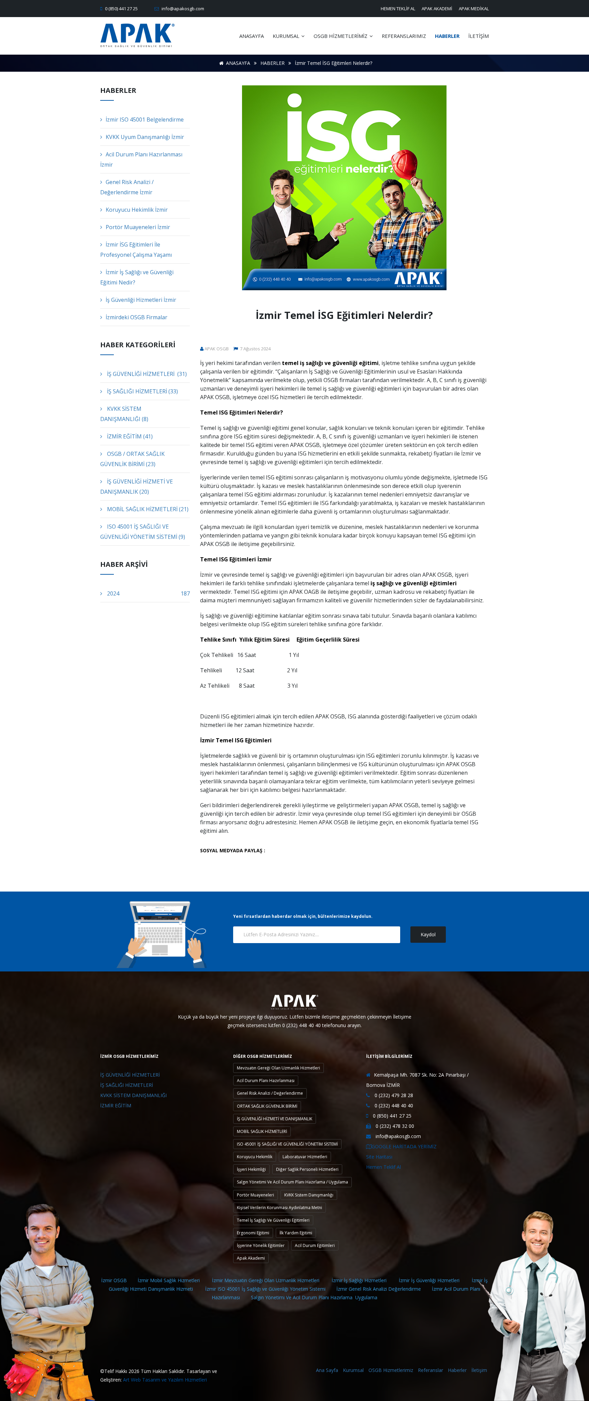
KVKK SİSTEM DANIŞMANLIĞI (133, 1095)
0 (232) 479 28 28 (393, 1095)
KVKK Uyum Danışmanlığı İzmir (145, 137)
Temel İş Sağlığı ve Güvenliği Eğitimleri (273, 1220)
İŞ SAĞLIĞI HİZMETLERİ (126, 1085)
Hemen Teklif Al (383, 1167)
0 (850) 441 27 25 (121, 8)
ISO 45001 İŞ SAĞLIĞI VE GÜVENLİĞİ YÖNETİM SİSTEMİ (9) (142, 532)
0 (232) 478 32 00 (394, 1126)
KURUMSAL (287, 35)
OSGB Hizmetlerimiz (390, 1370)
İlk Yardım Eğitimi (296, 1233)
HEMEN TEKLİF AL (398, 8)
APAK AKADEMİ (437, 8)
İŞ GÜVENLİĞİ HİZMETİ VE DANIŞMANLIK (274, 1119)
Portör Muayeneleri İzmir (138, 227)
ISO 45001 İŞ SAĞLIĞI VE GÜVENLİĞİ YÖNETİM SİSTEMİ (287, 1144)
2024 (148, 593)
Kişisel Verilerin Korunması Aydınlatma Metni (279, 1207)
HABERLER (447, 35)
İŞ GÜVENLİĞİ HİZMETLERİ (130, 1074)
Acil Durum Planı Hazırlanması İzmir (141, 159)
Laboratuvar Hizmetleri (305, 1157)
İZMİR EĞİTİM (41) (129, 436)
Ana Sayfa (327, 1370)
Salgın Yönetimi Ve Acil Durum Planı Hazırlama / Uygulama (292, 1182)
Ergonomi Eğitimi (253, 1233)
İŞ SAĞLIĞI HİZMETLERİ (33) (142, 391)
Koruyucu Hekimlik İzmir (137, 209)
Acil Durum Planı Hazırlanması (265, 1080)
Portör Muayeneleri (255, 1195)
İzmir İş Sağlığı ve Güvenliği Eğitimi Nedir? (136, 277)
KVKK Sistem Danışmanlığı (308, 1195)
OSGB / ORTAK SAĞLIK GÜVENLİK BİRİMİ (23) (132, 459)
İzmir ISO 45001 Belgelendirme (145, 119)
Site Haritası (379, 1156)
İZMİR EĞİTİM (115, 1105)
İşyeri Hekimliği (251, 1169)
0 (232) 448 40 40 (393, 1105)
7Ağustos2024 (255, 349)
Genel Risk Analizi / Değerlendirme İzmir (127, 187)
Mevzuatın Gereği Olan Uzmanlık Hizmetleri (278, 1068)
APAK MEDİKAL (474, 8)
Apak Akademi (251, 1258)
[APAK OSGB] (137, 36)
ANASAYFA (251, 35)
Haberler (457, 1370)
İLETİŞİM (478, 35)
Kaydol (428, 934)
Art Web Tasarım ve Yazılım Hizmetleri (165, 1379)
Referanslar (430, 1370)
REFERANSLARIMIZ (404, 35)
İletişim (479, 1370)
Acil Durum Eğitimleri (315, 1245)
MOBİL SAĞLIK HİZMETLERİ (262, 1131)
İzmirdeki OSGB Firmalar (136, 317)
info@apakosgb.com (182, 8)
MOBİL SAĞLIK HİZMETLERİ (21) (147, 509)
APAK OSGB (217, 349)
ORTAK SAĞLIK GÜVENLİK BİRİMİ (267, 1106)
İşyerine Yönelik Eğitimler (261, 1245)
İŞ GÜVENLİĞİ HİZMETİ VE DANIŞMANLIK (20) (136, 486)
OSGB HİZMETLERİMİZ (341, 35)
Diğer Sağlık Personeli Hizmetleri (307, 1169)
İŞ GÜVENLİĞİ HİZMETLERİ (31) (146, 374)
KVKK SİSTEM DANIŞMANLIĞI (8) (124, 414)
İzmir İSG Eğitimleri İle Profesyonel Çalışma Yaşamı (136, 249)
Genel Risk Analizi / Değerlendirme (270, 1093)
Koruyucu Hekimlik (254, 1157)
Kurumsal (353, 1370)
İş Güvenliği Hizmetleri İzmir (141, 300)
